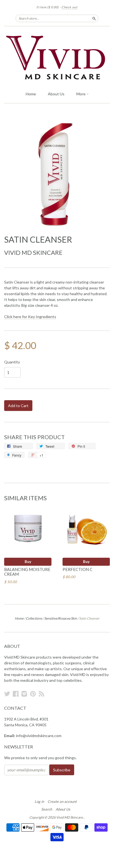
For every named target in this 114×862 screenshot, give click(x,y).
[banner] (57, 57)
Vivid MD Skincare (33, 252)
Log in (39, 801)
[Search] (94, 18)
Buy (28, 561)
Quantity (12, 362)
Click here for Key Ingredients (30, 316)
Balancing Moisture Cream (27, 572)
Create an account (62, 801)
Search (46, 809)
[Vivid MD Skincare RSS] (41, 693)
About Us (56, 93)
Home (31, 93)
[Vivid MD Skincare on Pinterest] (33, 693)
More (81, 93)
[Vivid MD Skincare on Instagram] (24, 693)
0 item (48, 7)
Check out (69, 7)
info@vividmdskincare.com (38, 735)
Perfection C (77, 569)
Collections (34, 618)
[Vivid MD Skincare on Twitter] (7, 693)
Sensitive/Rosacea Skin (60, 618)
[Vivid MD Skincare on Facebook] (16, 693)
